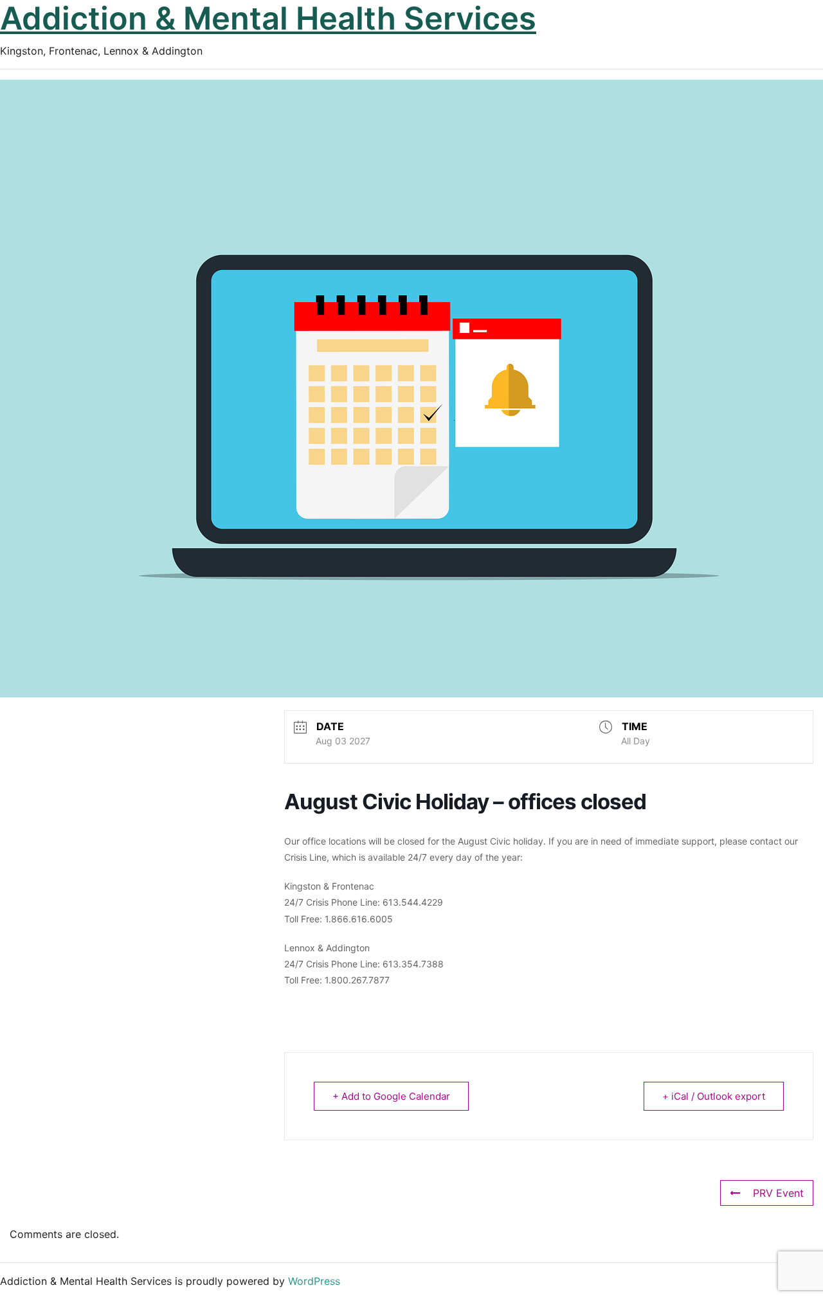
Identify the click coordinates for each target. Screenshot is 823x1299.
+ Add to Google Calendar (391, 1096)
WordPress (314, 1281)
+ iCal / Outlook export (713, 1096)
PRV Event (778, 1193)
